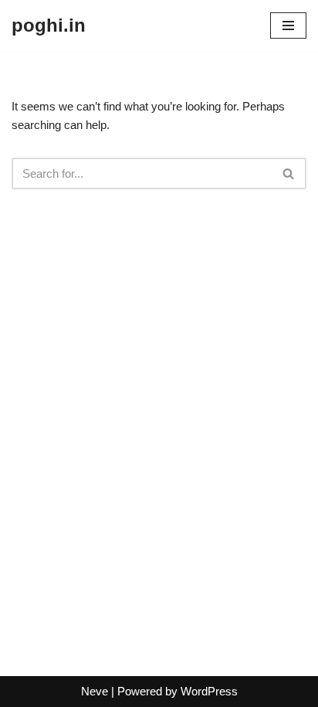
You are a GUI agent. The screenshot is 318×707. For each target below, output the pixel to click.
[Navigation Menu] (288, 25)
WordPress (209, 691)
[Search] (289, 173)
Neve (94, 691)
